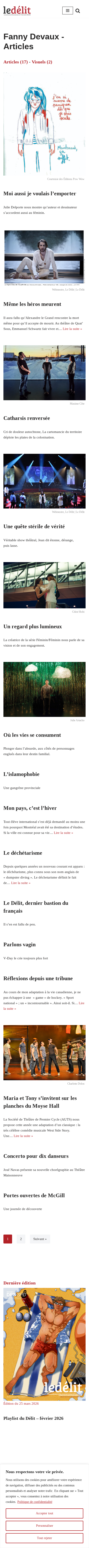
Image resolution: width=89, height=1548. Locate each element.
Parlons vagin (19, 944)
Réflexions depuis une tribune (38, 978)
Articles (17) (15, 61)
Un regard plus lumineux (32, 626)
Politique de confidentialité (34, 1502)
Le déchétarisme (22, 853)
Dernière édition (19, 1282)
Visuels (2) (42, 61)
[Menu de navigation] (67, 10)
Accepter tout (44, 1513)
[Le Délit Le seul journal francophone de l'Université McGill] (17, 11)
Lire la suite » (72, 329)
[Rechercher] (77, 11)
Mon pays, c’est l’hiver (30, 808)
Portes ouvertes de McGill (34, 1195)
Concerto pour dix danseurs (35, 1156)
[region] (44, 1506)
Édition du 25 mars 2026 (21, 1403)
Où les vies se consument (32, 735)
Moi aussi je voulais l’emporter (39, 193)
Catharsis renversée (26, 418)
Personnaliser (44, 1525)
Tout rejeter (44, 1538)
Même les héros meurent (32, 304)
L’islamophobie (21, 774)
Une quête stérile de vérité (34, 526)
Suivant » (40, 1239)
